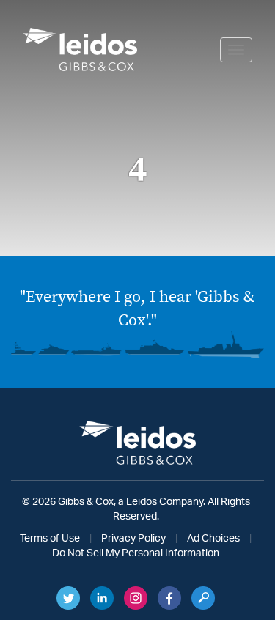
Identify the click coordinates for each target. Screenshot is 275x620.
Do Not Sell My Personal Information (135, 553)
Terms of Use (50, 539)
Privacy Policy (133, 539)
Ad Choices (213, 539)
